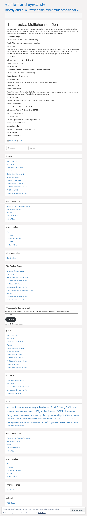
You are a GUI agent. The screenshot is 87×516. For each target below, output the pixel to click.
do (51, 411)
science (57, 422)
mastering (76, 415)
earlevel (9, 213)
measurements (19, 418)
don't (54, 411)
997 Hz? (10, 293)
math (9, 418)
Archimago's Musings (14, 209)
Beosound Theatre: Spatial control (18, 277)
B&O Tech (10, 164)
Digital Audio (43, 411)
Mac (71, 415)
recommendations (36, 422)
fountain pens (71, 412)
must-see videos (57, 419)
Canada (25, 411)
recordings (47, 422)
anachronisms (23, 407)
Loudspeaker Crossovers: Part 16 (18, 287)
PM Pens (10, 242)
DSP (59, 411)
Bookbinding (19, 411)
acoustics (13, 407)
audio (54, 407)
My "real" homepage (14, 238)
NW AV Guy (11, 219)
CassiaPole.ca (11, 258)
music (49, 418)
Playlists (9, 171)
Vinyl (9, 425)
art (49, 407)
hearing (37, 415)
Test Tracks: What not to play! (17, 193)
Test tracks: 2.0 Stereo (14, 180)
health (32, 415)
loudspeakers (62, 415)
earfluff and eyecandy (25, 4)
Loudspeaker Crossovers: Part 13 (18, 297)
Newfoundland (67, 419)
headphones (24, 415)
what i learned (15, 425)
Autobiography (12, 161)
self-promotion (67, 422)
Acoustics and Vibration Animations (18, 206)
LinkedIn (10, 235)
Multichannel (42, 419)
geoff (20, 141)
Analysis (43, 407)
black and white (11, 411)
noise (73, 419)
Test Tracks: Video (13, 190)
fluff (64, 411)
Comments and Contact (15, 167)
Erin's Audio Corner (13, 216)
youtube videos (12, 245)
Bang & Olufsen (68, 407)
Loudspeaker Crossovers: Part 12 (18, 281)
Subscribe (11, 319)
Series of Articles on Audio (16, 174)
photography (27, 422)
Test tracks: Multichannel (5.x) (17, 187)
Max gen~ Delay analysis (15, 271)
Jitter (51, 415)
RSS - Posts (11, 503)
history (45, 415)
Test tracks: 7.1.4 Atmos (15, 183)
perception (12, 422)
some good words (13, 177)
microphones (31, 418)
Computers (32, 411)
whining (21, 425)
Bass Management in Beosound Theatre (20, 290)
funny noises (13, 415)
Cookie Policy (42, 513)
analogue (33, 407)
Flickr (9, 232)
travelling (76, 422)
